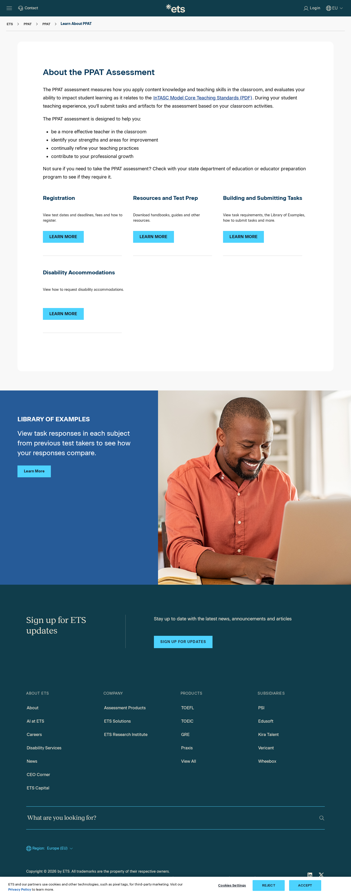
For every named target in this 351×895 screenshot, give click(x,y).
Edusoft (265, 721)
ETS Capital (38, 788)
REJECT (268, 885)
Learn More (34, 471)
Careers (34, 734)
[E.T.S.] (175, 8)
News (32, 761)
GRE (185, 734)
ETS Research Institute (125, 734)
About (33, 707)
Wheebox (267, 761)
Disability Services (44, 747)
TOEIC (187, 721)
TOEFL (187, 707)
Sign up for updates (183, 642)
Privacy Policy (19, 889)
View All (188, 761)
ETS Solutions (117, 721)
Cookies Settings (232, 885)
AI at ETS (35, 721)
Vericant (266, 747)
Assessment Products (125, 707)
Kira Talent (268, 734)
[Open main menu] (9, 8)
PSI (261, 707)
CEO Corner (38, 774)
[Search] (322, 818)
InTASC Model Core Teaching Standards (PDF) (202, 98)
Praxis (187, 747)
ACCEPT (305, 885)
